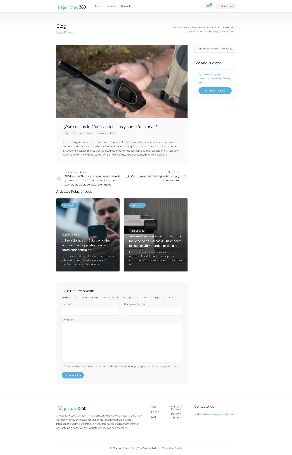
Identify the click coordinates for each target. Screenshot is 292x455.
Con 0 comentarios (106, 133)
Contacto (126, 6)
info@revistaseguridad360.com (217, 414)
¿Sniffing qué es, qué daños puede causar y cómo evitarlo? (152, 176)
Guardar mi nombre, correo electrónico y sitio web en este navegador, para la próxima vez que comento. (122, 366)
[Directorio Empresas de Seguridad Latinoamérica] (71, 6)
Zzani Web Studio (172, 448)
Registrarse (227, 6)
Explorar (111, 6)
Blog (153, 416)
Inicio (98, 6)
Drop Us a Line (216, 90)
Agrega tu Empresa (176, 408)
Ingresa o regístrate (176, 416)
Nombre (67, 304)
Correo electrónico (135, 304)
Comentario (69, 320)
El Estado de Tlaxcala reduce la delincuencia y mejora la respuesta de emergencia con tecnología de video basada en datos (92, 178)
